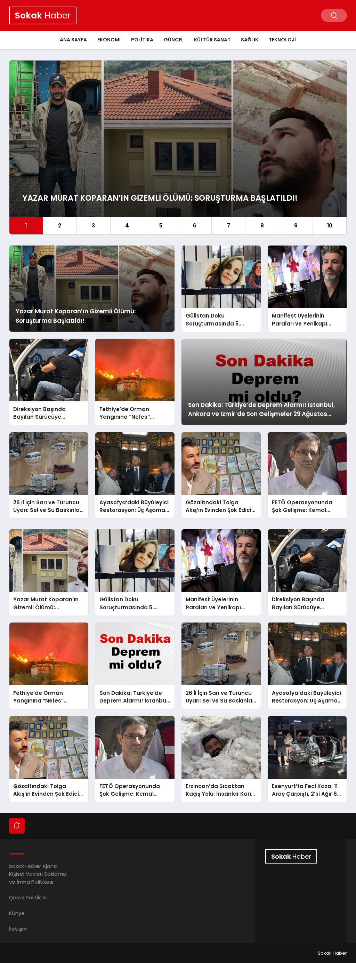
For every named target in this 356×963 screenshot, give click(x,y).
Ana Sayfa (73, 39)
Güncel (174, 39)
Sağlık (249, 39)
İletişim (18, 928)
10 (329, 225)
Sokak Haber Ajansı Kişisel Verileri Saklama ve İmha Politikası (37, 873)
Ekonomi (109, 39)
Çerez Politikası (28, 897)
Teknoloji (282, 39)
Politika (142, 39)
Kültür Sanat (212, 39)
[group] (178, 147)
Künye (17, 913)
